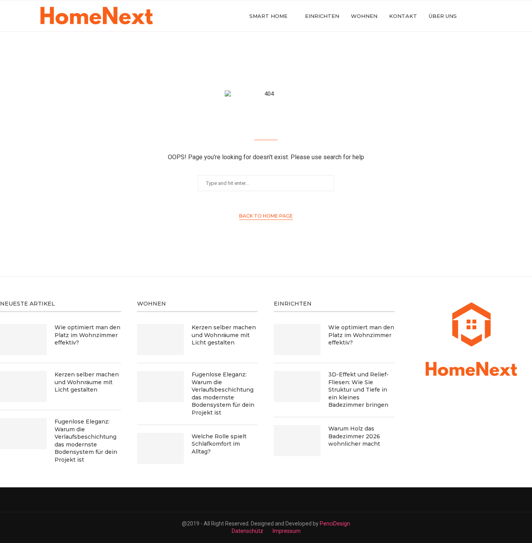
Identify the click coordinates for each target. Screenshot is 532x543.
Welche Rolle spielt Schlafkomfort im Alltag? (219, 444)
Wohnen (364, 16)
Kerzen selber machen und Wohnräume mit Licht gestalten (87, 382)
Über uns (443, 16)
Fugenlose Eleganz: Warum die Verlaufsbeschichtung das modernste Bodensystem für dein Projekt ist (86, 440)
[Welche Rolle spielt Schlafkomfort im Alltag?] (160, 448)
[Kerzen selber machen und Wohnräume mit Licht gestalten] (23, 386)
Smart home (268, 16)
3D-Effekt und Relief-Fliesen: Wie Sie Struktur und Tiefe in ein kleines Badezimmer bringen (358, 389)
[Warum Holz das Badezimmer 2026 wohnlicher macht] (297, 440)
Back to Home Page (266, 216)
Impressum (287, 531)
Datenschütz (247, 531)
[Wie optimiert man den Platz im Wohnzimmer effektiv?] (23, 339)
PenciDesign (335, 523)
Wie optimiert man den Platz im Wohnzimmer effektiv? (87, 335)
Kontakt (403, 16)
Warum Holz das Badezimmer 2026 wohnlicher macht (354, 436)
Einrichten (322, 16)
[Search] (490, 16)
